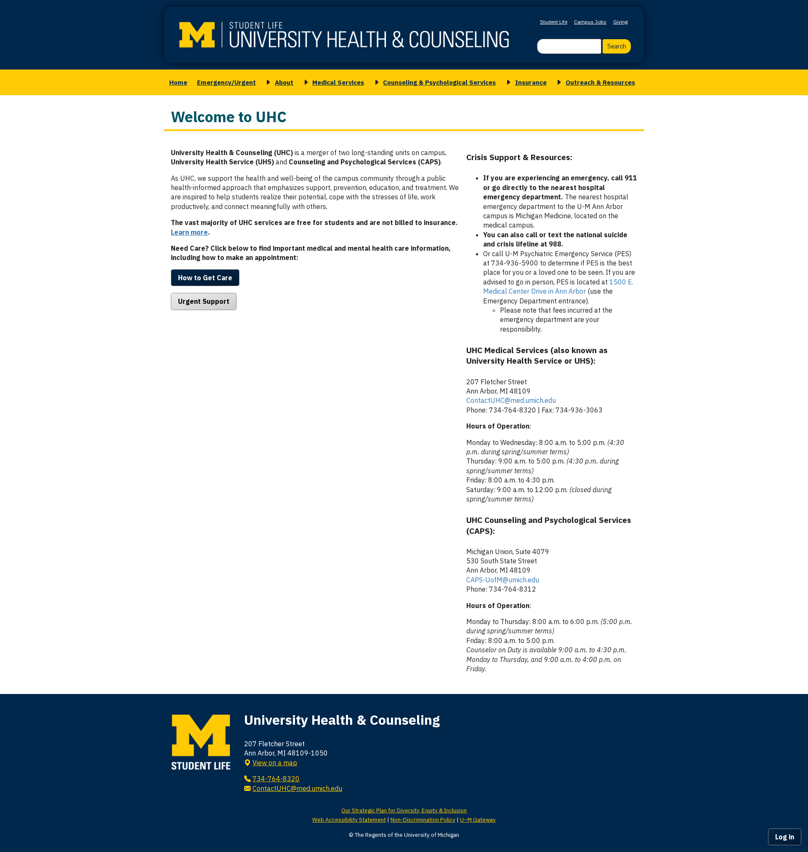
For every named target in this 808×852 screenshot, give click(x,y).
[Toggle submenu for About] (266, 82)
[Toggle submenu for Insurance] (507, 82)
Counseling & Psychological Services (439, 82)
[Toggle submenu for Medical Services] (304, 82)
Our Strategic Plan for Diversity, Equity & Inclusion (404, 810)
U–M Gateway (478, 819)
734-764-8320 (276, 778)
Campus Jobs (590, 22)
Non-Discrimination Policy (423, 819)
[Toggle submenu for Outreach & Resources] (557, 82)
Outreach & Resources (600, 82)
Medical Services (338, 82)
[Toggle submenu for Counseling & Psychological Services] (375, 82)
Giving (620, 22)
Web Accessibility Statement (349, 819)
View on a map (274, 762)
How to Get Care (205, 277)
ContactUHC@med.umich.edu (511, 400)
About (284, 82)
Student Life (553, 22)
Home (178, 82)
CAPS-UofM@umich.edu (502, 580)
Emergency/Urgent (226, 82)
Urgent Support (203, 301)
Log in (784, 837)
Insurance (531, 82)
